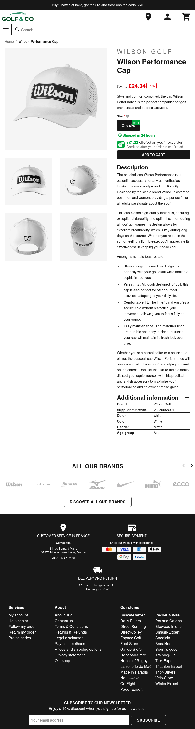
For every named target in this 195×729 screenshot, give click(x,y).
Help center (18, 620)
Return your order (97, 589)
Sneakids (163, 643)
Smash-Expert (167, 632)
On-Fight (127, 683)
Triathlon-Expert (168, 666)
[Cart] (186, 16)
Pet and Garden (168, 620)
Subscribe (148, 720)
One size (130, 124)
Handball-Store (133, 655)
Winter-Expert (166, 683)
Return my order (22, 632)
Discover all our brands (98, 501)
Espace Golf (130, 637)
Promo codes (20, 637)
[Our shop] (148, 16)
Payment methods (70, 643)
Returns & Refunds (71, 632)
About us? (63, 615)
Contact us (63, 543)
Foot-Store (129, 643)
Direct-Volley (131, 632)
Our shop (62, 660)
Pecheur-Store (167, 615)
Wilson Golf (145, 51)
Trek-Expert (165, 660)
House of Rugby (134, 660)
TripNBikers (165, 672)
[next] (191, 466)
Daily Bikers (130, 620)
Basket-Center (132, 615)
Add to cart (153, 154)
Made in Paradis (134, 672)
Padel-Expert (131, 689)
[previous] (183, 466)
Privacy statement (70, 655)
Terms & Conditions (71, 626)
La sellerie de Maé (135, 666)
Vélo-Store (164, 677)
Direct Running (133, 626)
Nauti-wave (130, 677)
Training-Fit (165, 655)
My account (18, 615)
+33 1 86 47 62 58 (63, 558)
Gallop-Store (131, 649)
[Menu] (5, 29)
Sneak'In (162, 637)
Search (27, 29)
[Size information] (127, 116)
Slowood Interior (169, 626)
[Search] (17, 29)
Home (9, 41)
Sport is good (166, 649)
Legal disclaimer (69, 637)
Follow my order (22, 626)
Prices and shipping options (78, 649)
